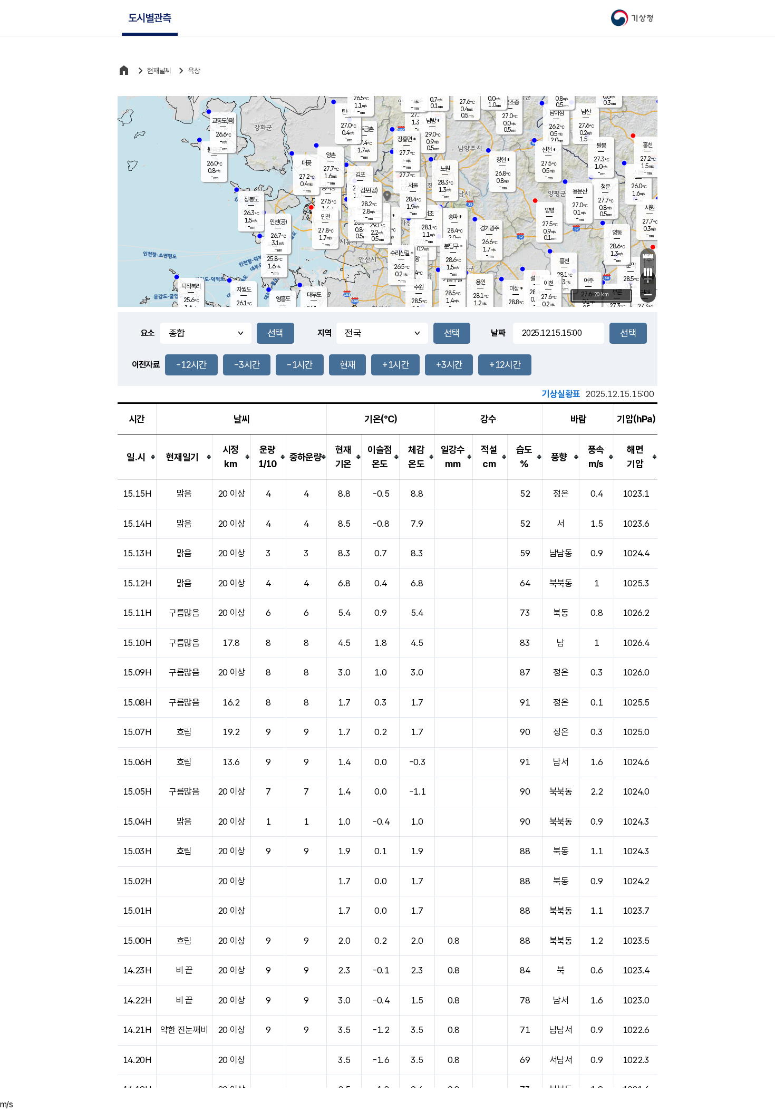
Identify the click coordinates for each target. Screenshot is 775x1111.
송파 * (454, 216)
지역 (324, 333)
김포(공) (368, 190)
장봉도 (251, 199)
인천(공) (278, 222)
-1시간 (299, 364)
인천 (325, 216)
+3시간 (448, 364)
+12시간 (505, 364)
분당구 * (453, 246)
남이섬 (556, 113)
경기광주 (489, 228)
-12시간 (191, 364)
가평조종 (509, 102)
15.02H (137, 881)
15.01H (137, 910)
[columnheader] (137, 456)
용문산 (580, 191)
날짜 (498, 333)
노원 (445, 168)
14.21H (137, 1030)
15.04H (137, 821)
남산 (585, 111)
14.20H (137, 1060)
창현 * (502, 159)
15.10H (137, 642)
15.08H (137, 702)
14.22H (137, 1000)
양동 (617, 232)
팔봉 (601, 145)
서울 (413, 185)
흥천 (564, 261)
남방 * (432, 120)
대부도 (314, 294)
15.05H (137, 791)
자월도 (244, 289)
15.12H (137, 583)
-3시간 (247, 364)
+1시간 (395, 364)
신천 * (548, 149)
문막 (630, 265)
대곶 (306, 163)
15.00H (137, 940)
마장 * (515, 288)
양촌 (330, 155)
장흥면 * (406, 139)
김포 (360, 174)
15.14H (137, 523)
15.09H (137, 672)
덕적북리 (190, 286)
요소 (148, 333)
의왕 (414, 259)
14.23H (137, 970)
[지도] (648, 272)
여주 (588, 280)
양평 (549, 210)
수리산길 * (401, 253)
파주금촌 (363, 129)
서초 (428, 213)
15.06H (137, 762)
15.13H (137, 553)
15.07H (137, 732)
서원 (649, 207)
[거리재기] (648, 256)
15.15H (137, 493)
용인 (480, 282)
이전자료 (146, 365)
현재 (348, 364)
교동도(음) (223, 120)
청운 (605, 186)
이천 (548, 283)
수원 (418, 287)
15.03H (137, 851)
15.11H (137, 612)
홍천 (647, 145)
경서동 (328, 187)
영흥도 (283, 299)
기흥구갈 (452, 279)
